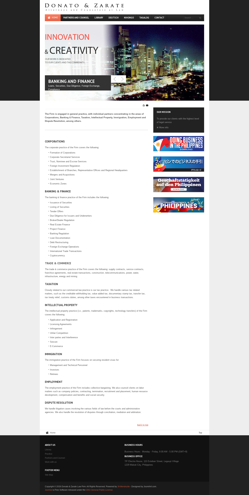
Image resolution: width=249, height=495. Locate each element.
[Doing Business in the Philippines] (178, 150)
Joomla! (48, 490)
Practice (48, 454)
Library (48, 449)
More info (163, 127)
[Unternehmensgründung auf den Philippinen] (178, 191)
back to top (142, 425)
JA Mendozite (123, 486)
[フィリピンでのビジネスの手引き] (178, 171)
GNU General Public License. (99, 490)
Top (200, 433)
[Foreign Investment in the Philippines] (178, 211)
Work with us (51, 462)
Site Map (49, 475)
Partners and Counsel (55, 458)
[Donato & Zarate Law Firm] (96, 7)
